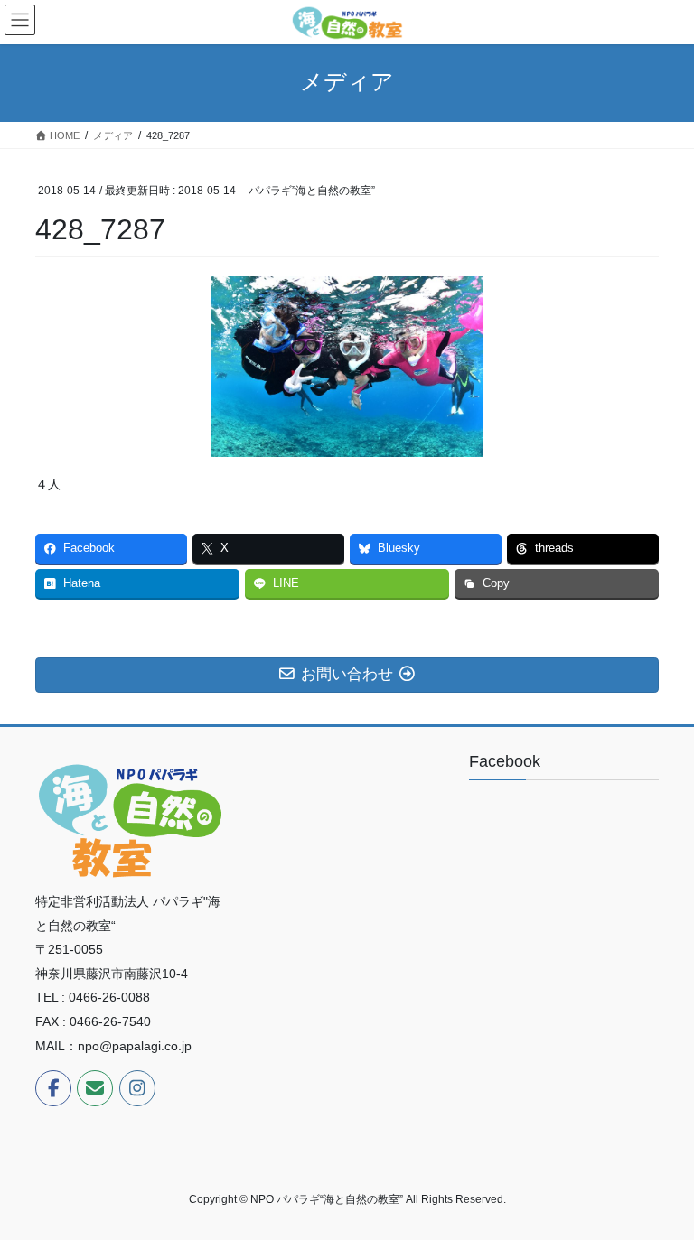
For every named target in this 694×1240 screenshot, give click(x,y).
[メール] (95, 1088)
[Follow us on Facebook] (53, 1088)
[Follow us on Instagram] (137, 1088)
